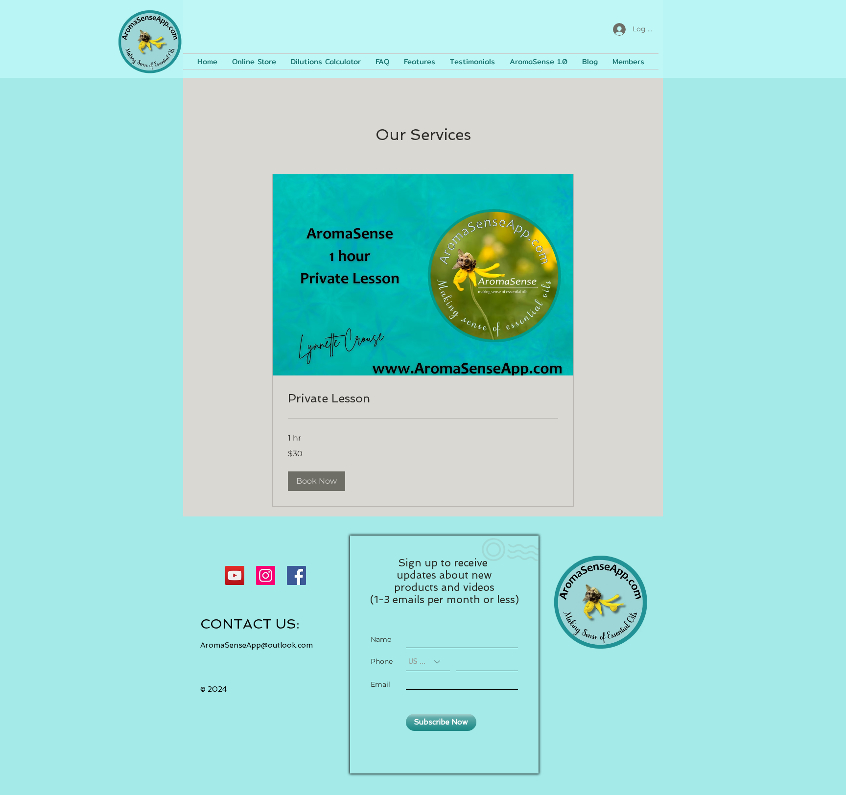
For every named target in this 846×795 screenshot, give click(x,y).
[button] (316, 481)
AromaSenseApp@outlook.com (256, 645)
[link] (423, 398)
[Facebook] (296, 575)
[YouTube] (234, 575)
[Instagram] (265, 575)
